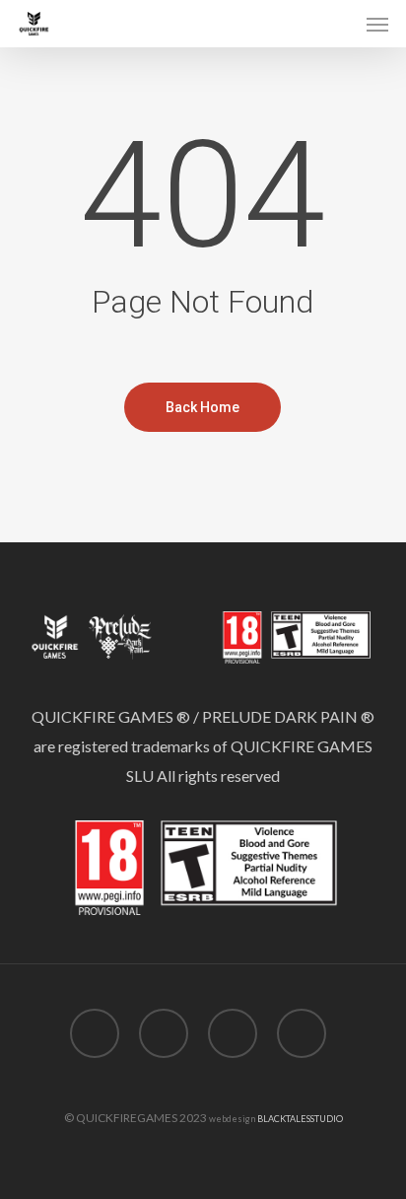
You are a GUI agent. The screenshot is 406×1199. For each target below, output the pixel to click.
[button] (377, 24)
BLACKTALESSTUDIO (300, 1118)
